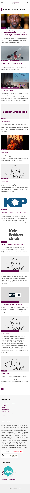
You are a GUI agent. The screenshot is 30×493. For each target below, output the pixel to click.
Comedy (4, 118)
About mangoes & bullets (8, 403)
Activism (4, 149)
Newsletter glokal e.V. (7, 413)
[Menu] (2, 2)
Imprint (4, 407)
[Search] (28, 2)
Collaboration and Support (8, 479)
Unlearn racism (5, 373)
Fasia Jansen (4, 152)
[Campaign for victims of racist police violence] (15, 202)
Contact (4, 405)
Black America (5, 333)
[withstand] (15, 264)
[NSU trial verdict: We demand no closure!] (15, 235)
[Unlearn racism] (15, 363)
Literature (4, 178)
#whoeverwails (5, 121)
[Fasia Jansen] (15, 142)
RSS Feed (4, 416)
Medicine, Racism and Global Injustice (12, 63)
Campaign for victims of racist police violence (14, 212)
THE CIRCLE (4, 181)
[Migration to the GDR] (15, 80)
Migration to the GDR (7, 90)
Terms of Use (5, 411)
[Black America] (15, 324)
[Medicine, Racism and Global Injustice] (15, 53)
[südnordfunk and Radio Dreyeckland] (15, 295)
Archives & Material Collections (10, 60)
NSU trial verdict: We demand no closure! (13, 244)
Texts (3, 28)
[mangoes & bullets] (15, 2)
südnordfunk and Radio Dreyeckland (11, 304)
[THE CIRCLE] (15, 171)
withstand (4, 274)
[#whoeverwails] (15, 111)
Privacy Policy (5, 409)
